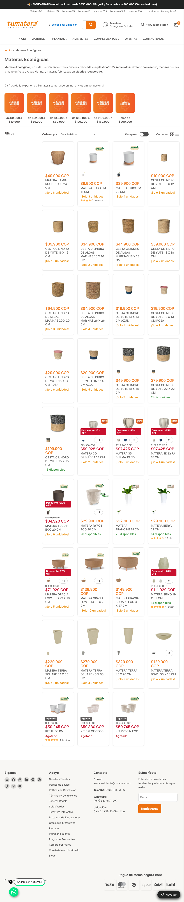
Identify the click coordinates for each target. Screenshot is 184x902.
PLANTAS (59, 38)
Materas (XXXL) (136, 11)
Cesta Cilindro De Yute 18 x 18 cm (162, 252)
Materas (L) (84, 11)
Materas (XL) (100, 11)
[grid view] (172, 134)
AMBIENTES (80, 38)
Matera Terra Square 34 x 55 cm (56, 674)
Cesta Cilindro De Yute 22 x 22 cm (163, 388)
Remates (54, 828)
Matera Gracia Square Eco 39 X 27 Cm (127, 601)
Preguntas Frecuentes (62, 839)
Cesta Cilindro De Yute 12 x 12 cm (162, 183)
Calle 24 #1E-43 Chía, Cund (110, 811)
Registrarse (149, 808)
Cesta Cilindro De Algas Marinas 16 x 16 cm (92, 254)
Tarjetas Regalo (58, 800)
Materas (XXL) (117, 11)
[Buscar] (91, 25)
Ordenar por (49, 134)
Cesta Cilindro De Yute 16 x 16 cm (57, 252)
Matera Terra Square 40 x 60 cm (92, 674)
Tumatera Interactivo (61, 811)
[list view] (177, 134)
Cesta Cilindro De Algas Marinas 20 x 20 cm (57, 318)
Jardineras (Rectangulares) (162, 11)
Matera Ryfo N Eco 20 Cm (91, 527)
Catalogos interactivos (62, 822)
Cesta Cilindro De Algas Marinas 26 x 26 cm (92, 318)
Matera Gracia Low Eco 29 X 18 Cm (57, 598)
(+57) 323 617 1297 (105, 800)
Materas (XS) (36, 11)
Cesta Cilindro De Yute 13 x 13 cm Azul (127, 316)
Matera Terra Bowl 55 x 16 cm (163, 672)
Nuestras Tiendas (59, 779)
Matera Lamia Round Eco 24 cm (56, 183)
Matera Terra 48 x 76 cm (126, 672)
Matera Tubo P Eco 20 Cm (56, 527)
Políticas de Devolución (62, 790)
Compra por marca (60, 844)
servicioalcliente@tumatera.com (112, 783)
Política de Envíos (59, 784)
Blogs (52, 855)
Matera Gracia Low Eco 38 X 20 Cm (92, 601)
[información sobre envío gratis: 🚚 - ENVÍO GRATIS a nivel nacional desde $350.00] (92, 4)
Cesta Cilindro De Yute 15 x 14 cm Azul (92, 380)
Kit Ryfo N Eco (127, 731)
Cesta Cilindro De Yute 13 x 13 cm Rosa (162, 316)
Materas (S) (53, 11)
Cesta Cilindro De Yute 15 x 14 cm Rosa (57, 380)
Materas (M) (68, 11)
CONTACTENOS (153, 38)
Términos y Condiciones (63, 795)
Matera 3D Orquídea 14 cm (92, 455)
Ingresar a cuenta (59, 833)
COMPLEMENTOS (106, 38)
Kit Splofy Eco (92, 731)
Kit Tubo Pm (54, 731)
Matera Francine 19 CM (127, 527)
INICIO (22, 38)
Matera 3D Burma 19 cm (125, 455)
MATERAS (38, 38)
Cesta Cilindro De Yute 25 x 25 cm (57, 461)
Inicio (8, 50)
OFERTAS (131, 38)
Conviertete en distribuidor (64, 850)
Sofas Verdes (57, 806)
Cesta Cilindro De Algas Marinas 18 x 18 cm (127, 254)
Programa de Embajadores (64, 817)
